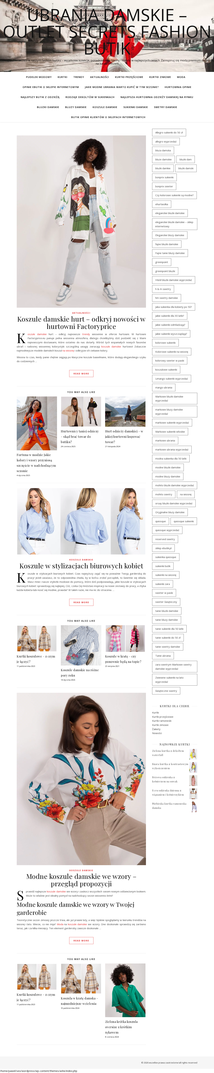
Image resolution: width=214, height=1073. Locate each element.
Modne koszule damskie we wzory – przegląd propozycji (81, 880)
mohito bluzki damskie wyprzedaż (174, 485)
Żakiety (156, 729)
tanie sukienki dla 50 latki (169, 628)
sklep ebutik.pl (163, 548)
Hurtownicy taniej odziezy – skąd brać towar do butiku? (80, 436)
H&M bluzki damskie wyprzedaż (173, 280)
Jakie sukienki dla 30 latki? (169, 315)
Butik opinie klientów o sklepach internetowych (108, 117)
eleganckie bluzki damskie (170, 213)
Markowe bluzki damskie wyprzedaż (169, 398)
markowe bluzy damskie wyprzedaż (169, 411)
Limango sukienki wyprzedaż (171, 378)
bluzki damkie (163, 168)
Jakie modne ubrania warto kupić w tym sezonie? (122, 87)
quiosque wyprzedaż (167, 530)
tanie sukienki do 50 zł (168, 637)
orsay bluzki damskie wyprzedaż (173, 503)
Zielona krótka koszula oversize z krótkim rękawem (121, 1027)
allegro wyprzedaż (166, 141)
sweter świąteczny (166, 601)
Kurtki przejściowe (129, 77)
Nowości (157, 733)
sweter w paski (164, 592)
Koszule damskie (105, 107)
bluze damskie (163, 159)
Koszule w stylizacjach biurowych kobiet (81, 565)
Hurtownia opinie (178, 87)
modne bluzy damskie (167, 476)
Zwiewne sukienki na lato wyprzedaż (169, 679)
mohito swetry (163, 494)
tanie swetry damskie (167, 646)
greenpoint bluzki (165, 271)
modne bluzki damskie (168, 467)
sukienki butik (162, 566)
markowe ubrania (165, 440)
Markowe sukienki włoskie (170, 431)
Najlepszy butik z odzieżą (40, 97)
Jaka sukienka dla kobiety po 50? (173, 307)
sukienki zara (162, 584)
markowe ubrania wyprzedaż (171, 449)
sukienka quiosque (165, 557)
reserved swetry (165, 539)
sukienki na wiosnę (165, 575)
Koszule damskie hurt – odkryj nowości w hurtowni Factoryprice (81, 322)
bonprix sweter (164, 186)
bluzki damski (185, 168)
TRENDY (78, 77)
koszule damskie (111, 346)
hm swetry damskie (166, 297)
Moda (181, 77)
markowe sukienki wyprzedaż (172, 422)
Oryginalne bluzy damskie (170, 512)
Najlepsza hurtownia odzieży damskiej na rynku (157, 97)
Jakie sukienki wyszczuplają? (171, 333)
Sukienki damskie (135, 107)
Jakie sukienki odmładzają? (170, 324)
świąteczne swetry (166, 690)
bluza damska (163, 150)
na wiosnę (68, 350)
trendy (86, 334)
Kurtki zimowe (160, 77)
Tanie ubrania (163, 655)
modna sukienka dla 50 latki (170, 458)
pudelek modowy (39, 77)
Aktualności (99, 77)
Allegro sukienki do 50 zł (169, 132)
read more (81, 373)
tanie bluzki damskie (166, 610)
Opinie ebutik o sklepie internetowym (51, 87)
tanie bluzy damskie (166, 619)
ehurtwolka (161, 204)
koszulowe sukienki (166, 369)
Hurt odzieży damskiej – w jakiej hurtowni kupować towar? (124, 436)
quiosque (160, 521)
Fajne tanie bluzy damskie (170, 253)
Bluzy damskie (76, 107)
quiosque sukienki (184, 521)
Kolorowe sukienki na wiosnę (171, 351)
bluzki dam (186, 159)
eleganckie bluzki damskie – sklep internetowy (174, 224)
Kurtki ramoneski (161, 720)
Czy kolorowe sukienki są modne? (174, 195)
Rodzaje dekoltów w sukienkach (90, 97)
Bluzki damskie (48, 107)
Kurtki (62, 77)
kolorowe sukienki (165, 342)
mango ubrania (163, 387)
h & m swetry (163, 289)
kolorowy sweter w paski (169, 360)
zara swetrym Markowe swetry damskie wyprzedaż (173, 666)
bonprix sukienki (164, 177)
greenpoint (161, 262)
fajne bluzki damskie (166, 244)
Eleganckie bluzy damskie (169, 235)
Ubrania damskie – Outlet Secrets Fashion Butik (107, 31)
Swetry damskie (165, 107)
